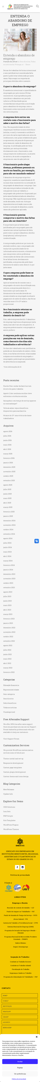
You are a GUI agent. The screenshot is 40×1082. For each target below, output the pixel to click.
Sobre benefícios (9, 703)
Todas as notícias (10, 708)
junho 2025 (7, 494)
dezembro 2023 (9, 574)
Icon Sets (6, 811)
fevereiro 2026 (9, 458)
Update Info (8, 794)
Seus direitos (25, 62)
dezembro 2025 (9, 467)
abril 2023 (7, 610)
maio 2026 (7, 445)
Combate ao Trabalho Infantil (20, 965)
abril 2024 (7, 556)
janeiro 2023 (8, 623)
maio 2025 (7, 498)
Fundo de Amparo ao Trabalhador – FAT (21, 912)
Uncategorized (9, 712)
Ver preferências (20, 1074)
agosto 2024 (7, 538)
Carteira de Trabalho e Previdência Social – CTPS (20, 923)
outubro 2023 (8, 583)
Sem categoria (9, 694)
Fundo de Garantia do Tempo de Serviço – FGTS (20, 915)
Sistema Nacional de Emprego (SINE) (20, 927)
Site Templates (9, 820)
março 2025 (7, 507)
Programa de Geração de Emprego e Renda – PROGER (20, 931)
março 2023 (7, 614)
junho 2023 (7, 601)
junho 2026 (7, 440)
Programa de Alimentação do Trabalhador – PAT (21, 977)
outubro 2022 (8, 636)
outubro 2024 (8, 529)
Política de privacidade (19, 1079)
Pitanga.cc (19, 64)
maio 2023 (7, 605)
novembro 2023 (9, 579)
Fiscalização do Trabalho (20, 969)
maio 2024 (7, 552)
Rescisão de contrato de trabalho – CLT (20, 908)
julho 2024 (7, 543)
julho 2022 (7, 650)
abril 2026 (7, 449)
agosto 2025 (7, 485)
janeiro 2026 (8, 463)
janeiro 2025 (8, 516)
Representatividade (11, 690)
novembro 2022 (9, 632)
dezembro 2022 (9, 628)
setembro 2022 (9, 641)
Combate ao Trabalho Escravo (20, 962)
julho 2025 (7, 489)
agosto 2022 (7, 645)
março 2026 (7, 454)
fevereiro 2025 (9, 512)
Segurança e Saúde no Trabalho (21, 973)
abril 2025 (7, 503)
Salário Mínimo (20, 943)
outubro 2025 (8, 476)
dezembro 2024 (9, 521)
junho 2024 (7, 547)
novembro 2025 (9, 471)
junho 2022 (7, 654)
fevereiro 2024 (9, 565)
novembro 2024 (9, 525)
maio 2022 (7, 659)
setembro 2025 (9, 480)
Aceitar (20, 1061)
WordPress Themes (11, 829)
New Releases (8, 789)
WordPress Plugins (10, 825)
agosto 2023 (7, 592)
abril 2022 (7, 663)
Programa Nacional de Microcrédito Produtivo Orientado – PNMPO (20, 938)
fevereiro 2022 (9, 672)
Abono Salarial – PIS (20, 919)
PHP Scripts (8, 816)
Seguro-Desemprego (20, 947)
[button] (37, 1037)
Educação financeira (11, 685)
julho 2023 (7, 596)
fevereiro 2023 (9, 619)
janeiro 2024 (8, 570)
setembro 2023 (9, 587)
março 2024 (7, 561)
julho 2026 (7, 436)
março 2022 (7, 668)
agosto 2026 (7, 431)
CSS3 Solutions (9, 807)
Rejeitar (20, 1068)
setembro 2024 (9, 534)
